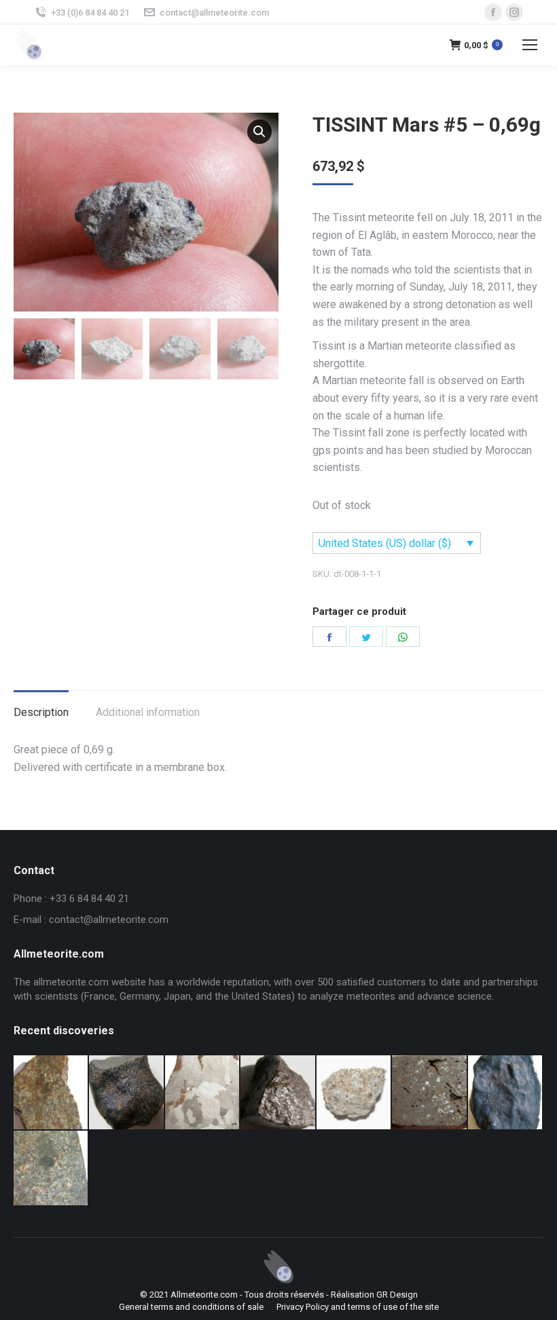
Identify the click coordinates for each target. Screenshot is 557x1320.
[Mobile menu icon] (529, 44)
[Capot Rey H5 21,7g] (278, 1093)
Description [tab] (41, 712)
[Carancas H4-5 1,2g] (354, 1093)
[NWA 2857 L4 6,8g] (51, 1168)
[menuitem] (191, 1307)
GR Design (397, 1294)
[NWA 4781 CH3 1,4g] (429, 1093)
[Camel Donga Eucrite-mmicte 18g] (126, 1093)
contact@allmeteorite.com (214, 12)
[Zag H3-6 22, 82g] (51, 1093)
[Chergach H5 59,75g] (505, 1093)
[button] (259, 131)
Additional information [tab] (148, 712)
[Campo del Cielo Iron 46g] (202, 1093)
